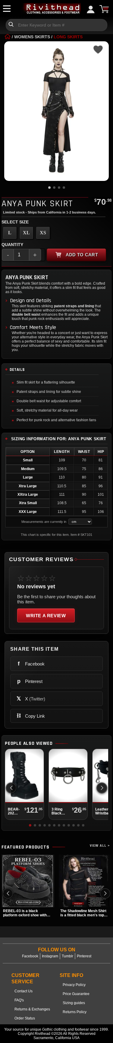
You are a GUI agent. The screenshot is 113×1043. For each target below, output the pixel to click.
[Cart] (104, 9)
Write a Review (46, 615)
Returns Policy (74, 1012)
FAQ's (19, 1000)
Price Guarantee (76, 994)
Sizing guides (74, 1003)
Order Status (24, 1018)
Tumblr (67, 956)
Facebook (30, 956)
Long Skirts (68, 36)
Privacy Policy (74, 985)
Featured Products (25, 847)
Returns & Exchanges (32, 1009)
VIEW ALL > (100, 846)
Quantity (12, 244)
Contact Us (23, 991)
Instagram (50, 956)
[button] (102, 788)
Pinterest (84, 956)
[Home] (8, 36)
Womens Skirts (32, 36)
